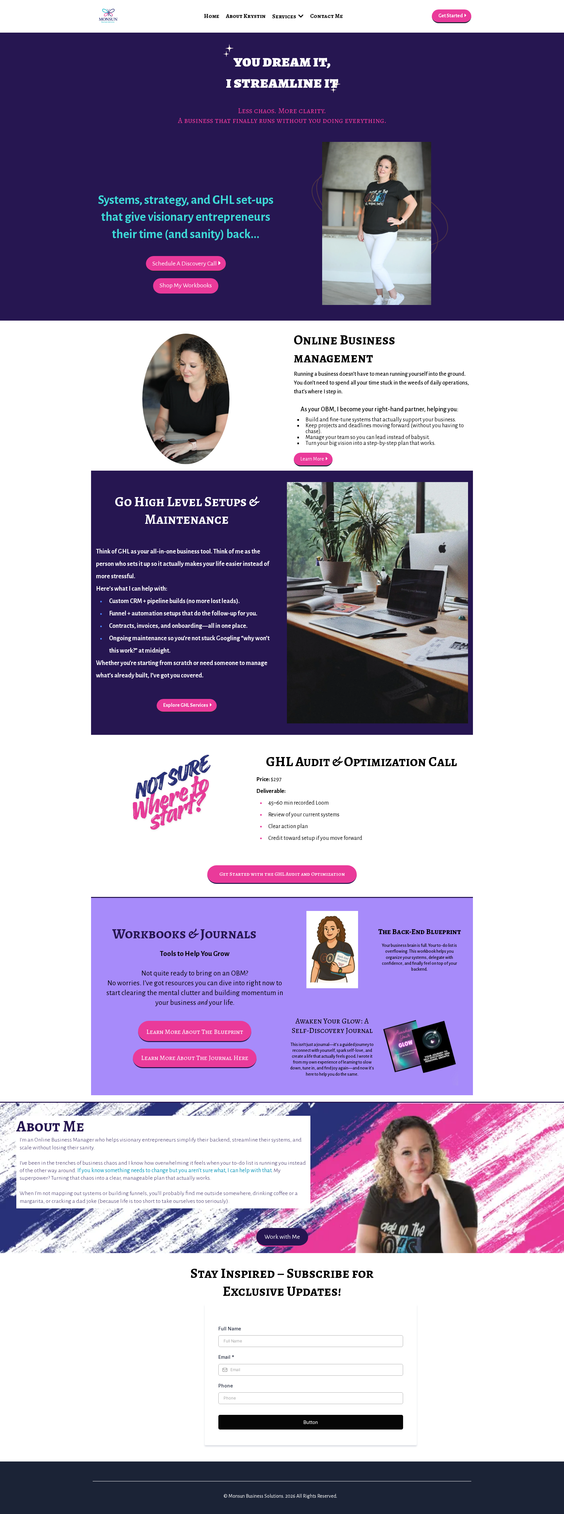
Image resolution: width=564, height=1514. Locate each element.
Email (226, 1357)
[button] (300, 16)
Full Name (229, 1328)
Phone (225, 1385)
